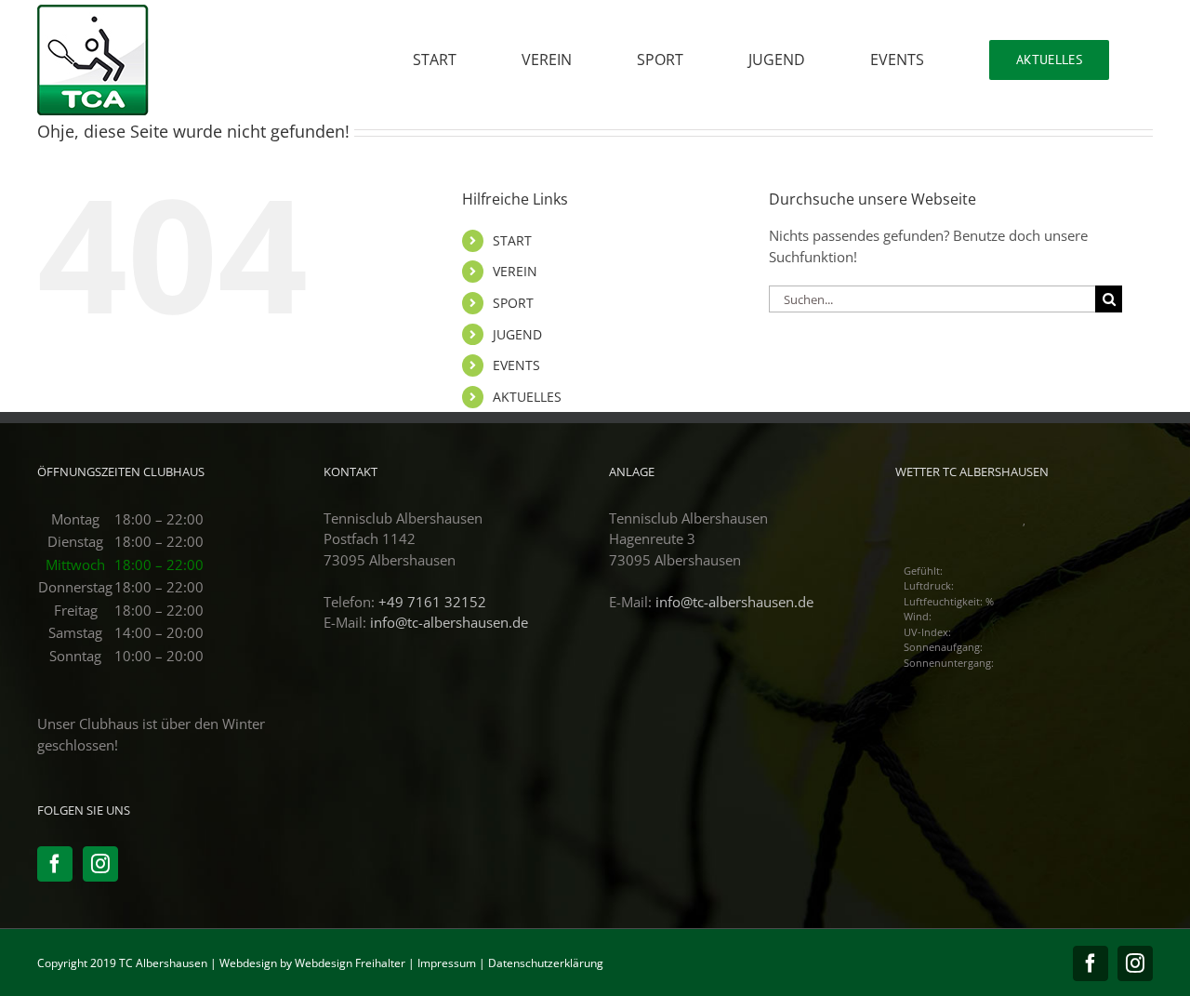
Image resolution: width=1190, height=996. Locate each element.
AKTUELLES (527, 396)
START (512, 240)
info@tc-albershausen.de (449, 622)
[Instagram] (100, 864)
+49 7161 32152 (432, 601)
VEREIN (515, 271)
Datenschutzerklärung (545, 963)
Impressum (446, 963)
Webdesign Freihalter (350, 963)
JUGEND (517, 334)
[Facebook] (55, 864)
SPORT (513, 303)
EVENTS (516, 365)
